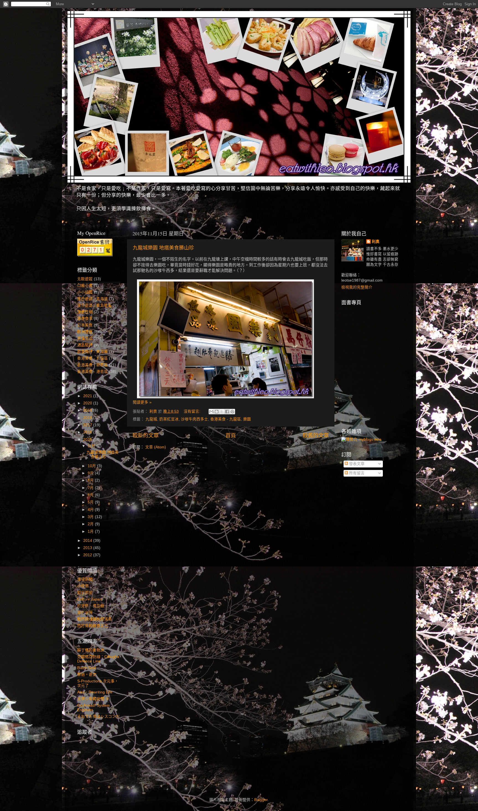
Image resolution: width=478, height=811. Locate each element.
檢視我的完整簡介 (356, 287)
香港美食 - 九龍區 (225, 419)
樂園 (247, 419)
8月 (91, 480)
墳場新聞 (85, 579)
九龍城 (151, 419)
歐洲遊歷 (85, 332)
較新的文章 (146, 435)
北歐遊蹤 (85, 279)
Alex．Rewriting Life (94, 692)
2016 (88, 432)
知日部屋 (85, 593)
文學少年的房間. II (93, 699)
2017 (88, 425)
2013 (88, 548)
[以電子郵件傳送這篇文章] (211, 411)
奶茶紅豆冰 (169, 419)
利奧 (376, 242)
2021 (88, 396)
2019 (88, 410)
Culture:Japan (89, 599)
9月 (91, 473)
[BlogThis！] (216, 411)
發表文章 (356, 464)
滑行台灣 (85, 612)
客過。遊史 (87, 674)
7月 (91, 488)
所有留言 (356, 473)
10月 (92, 466)
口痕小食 (85, 286)
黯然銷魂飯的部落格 (94, 619)
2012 (88, 555)
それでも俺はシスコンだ (98, 716)
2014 (88, 541)
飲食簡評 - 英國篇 (92, 352)
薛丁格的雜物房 (90, 650)
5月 (91, 502)
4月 (91, 510)
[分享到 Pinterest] (232, 411)
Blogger (260, 800)
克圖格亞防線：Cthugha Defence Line (98, 659)
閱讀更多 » (142, 402)
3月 (91, 517)
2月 (91, 524)
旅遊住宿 (85, 312)
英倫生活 (85, 338)
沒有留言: (192, 411)
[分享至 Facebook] (227, 411)
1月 (91, 531)
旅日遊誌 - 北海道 (92, 299)
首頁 (230, 435)
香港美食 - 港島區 (92, 372)
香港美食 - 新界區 (92, 365)
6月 (91, 495)
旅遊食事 (85, 318)
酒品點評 (85, 345)
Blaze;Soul (86, 668)
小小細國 (85, 292)
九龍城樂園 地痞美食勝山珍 (163, 247)
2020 (88, 403)
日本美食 (85, 325)
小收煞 (83, 586)
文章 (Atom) (155, 447)
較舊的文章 (316, 435)
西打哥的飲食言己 (92, 626)
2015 (88, 440)
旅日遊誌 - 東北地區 (94, 305)
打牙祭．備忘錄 (90, 606)
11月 (92, 446)
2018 (88, 418)
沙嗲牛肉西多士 (194, 419)
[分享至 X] (222, 411)
